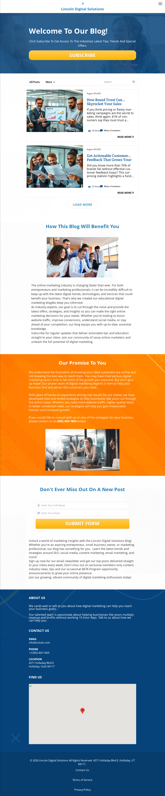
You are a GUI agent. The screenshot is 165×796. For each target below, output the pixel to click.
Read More (124, 136)
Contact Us (82, 770)
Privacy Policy (82, 789)
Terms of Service (82, 780)
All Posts (34, 82)
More (49, 82)
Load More (82, 204)
